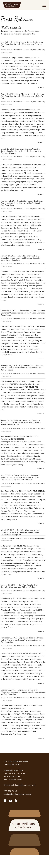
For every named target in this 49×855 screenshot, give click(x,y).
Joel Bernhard (14, 50)
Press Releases (38, 50)
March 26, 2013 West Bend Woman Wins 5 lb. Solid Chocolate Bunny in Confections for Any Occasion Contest (21, 151)
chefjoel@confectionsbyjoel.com (17, 794)
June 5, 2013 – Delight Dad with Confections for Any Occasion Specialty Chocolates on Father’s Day (22, 44)
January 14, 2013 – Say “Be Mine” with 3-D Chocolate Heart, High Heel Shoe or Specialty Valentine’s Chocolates (21, 258)
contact (30, 34)
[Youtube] (10, 800)
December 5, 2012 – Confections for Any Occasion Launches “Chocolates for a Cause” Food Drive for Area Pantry (23, 312)
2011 (31, 646)
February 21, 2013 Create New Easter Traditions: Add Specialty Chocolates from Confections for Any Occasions (22, 203)
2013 (31, 50)
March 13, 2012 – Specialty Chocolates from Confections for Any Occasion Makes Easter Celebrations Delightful (20, 532)
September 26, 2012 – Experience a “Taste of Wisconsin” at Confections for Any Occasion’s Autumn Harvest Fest (21, 422)
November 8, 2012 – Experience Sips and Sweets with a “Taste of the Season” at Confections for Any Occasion (22, 367)
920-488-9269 (10, 791)
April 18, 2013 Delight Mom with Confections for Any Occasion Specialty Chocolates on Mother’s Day (22, 96)
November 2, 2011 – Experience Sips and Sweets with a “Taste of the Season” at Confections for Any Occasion (22, 640)
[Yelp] (16, 800)
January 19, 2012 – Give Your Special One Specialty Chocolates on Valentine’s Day (19, 586)
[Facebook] (5, 800)
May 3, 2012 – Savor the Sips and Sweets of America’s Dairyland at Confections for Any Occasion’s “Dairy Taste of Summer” (20, 477)
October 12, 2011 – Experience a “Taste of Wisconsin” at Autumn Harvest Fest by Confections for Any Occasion (23, 692)
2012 (31, 318)
